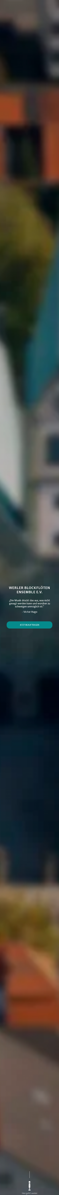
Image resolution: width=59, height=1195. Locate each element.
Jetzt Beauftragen (29, 625)
